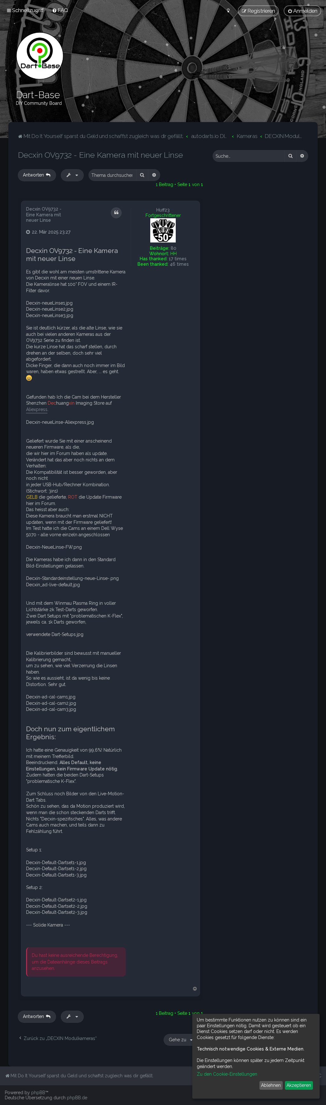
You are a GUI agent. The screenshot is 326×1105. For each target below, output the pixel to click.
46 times (179, 264)
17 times (178, 258)
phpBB (38, 1092)
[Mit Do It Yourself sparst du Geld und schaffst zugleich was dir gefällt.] (40, 56)
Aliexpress (36, 409)
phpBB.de (77, 1097)
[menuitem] (60, 10)
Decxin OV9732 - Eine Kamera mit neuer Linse (100, 155)
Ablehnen (271, 1085)
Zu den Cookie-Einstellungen (227, 1074)
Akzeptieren (299, 1085)
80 (173, 248)
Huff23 (163, 210)
